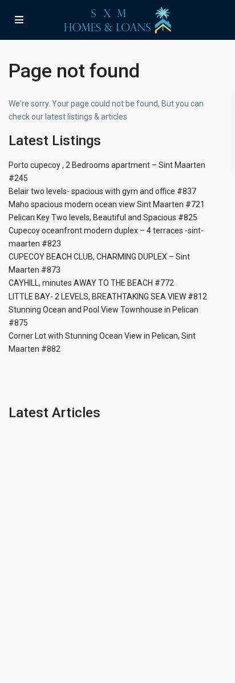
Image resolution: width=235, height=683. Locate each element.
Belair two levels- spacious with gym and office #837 (102, 191)
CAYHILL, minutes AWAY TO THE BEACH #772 (91, 282)
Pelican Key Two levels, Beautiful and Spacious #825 (103, 217)
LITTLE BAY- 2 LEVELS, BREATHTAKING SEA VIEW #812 (108, 296)
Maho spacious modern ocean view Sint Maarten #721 (107, 204)
